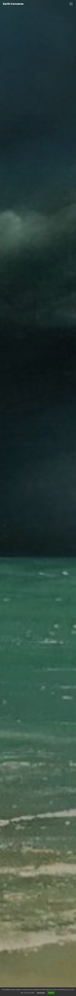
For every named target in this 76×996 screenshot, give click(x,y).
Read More (41, 993)
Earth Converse (13, 4)
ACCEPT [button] (51, 993)
